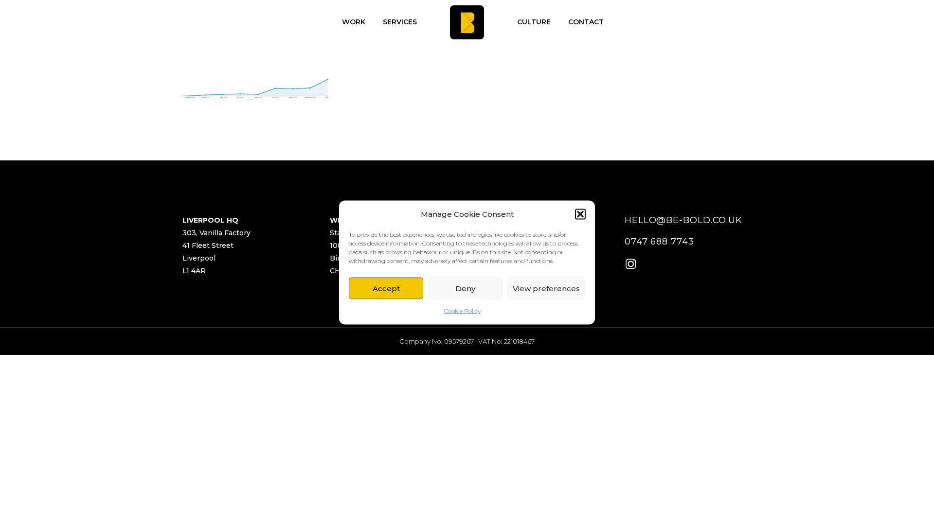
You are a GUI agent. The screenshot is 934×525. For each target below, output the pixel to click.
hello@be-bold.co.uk (683, 220)
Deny (465, 288)
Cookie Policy (462, 311)
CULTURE (534, 22)
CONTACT (586, 22)
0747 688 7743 (659, 241)
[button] (580, 214)
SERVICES (400, 22)
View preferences (546, 288)
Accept (386, 288)
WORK (353, 22)
